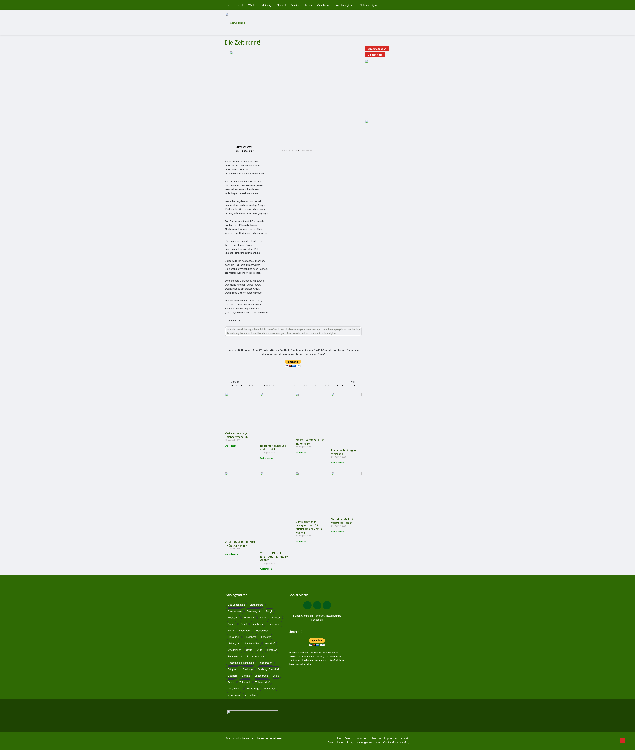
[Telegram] (317, 605)
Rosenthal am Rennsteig (241, 662)
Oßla (259, 649)
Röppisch (233, 669)
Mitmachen (360, 738)
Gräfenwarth (274, 624)
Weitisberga (253, 688)
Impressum (390, 738)
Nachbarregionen (344, 5)
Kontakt (405, 738)
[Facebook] (307, 605)
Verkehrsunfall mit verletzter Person (342, 521)
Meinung (266, 5)
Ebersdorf (233, 617)
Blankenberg (256, 604)
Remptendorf (235, 656)
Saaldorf (232, 675)
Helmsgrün (233, 637)
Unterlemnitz (235, 688)
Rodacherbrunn (255, 656)
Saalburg (248, 669)
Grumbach (257, 624)
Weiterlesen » (231, 446)
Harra (231, 630)
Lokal (240, 5)
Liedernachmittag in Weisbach (343, 452)
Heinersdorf (262, 630)
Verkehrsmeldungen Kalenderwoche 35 (237, 435)
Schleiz (246, 675)
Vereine (295, 5)
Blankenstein (235, 611)
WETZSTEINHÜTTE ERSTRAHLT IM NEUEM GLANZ (274, 556)
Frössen (276, 617)
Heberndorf (245, 630)
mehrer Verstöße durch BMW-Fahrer (310, 442)
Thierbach (244, 682)
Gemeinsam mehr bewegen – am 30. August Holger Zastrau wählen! (309, 527)
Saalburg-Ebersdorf (268, 669)
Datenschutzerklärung (340, 742)
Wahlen (252, 5)
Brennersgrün (254, 611)
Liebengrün (234, 643)
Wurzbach (269, 688)
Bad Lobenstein (236, 604)
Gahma (231, 624)
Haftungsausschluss (368, 742)
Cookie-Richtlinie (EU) (396, 742)
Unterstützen (343, 738)
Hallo (228, 5)
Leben (308, 5)
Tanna (231, 682)
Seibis (276, 675)
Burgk (269, 611)
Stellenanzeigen (368, 5)
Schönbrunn (261, 675)
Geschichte (323, 5)
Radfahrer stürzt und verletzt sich (273, 448)
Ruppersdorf (265, 662)
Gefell (243, 624)
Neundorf (269, 643)
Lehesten (266, 637)
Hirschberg (250, 637)
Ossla (249, 649)
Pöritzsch (272, 649)
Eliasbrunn (248, 617)
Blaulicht (281, 5)
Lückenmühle (252, 643)
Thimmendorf (262, 682)
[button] (285, 147)
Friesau (263, 617)
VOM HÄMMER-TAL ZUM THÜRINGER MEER (240, 544)
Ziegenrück (234, 695)
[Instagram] (327, 605)
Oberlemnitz (234, 649)
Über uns (375, 738)
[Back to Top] (622, 741)
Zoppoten (250, 695)
